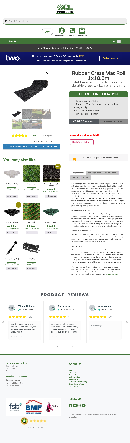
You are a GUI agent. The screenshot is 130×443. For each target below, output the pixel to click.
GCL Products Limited (16, 363)
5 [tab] (72, 347)
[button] (47, 73)
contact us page (112, 274)
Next (127, 322)
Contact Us (73, 372)
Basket (14, 41)
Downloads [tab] (110, 173)
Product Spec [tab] (94, 173)
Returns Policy (74, 379)
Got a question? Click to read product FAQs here (33, 146)
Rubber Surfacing (52, 48)
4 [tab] (69, 347)
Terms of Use (73, 386)
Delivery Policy (74, 377)
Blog (70, 370)
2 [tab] (61, 347)
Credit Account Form (76, 384)
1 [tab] (57, 347)
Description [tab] (78, 173)
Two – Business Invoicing (78, 382)
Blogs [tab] (85, 178)
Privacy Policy (74, 375)
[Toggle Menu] (119, 41)
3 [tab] (65, 347)
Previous (2, 322)
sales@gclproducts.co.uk (16, 376)
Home (39, 48)
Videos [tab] (75, 178)
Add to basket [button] (31, 268)
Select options (12, 196)
